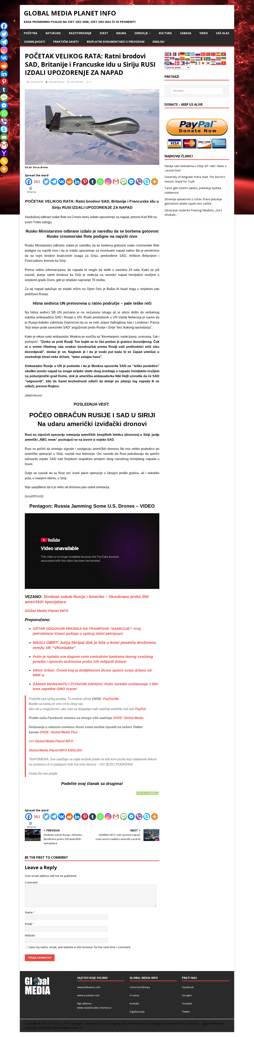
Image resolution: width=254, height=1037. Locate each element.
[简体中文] (208, 54)
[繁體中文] (213, 54)
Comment (31, 882)
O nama (134, 995)
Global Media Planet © (68, 1028)
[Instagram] (108, 181)
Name (29, 912)
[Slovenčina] (218, 63)
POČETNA (30, 33)
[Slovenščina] (177, 58)
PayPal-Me (111, 699)
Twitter (186, 1011)
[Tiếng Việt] (223, 63)
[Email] (4, 137)
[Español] (218, 54)
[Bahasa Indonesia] (192, 63)
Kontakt (134, 1003)
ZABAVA (185, 33)
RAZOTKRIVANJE (80, 33)
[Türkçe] (203, 54)
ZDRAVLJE (141, 33)
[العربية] (208, 58)
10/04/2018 (36, 82)
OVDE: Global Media (128, 718)
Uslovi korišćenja (140, 987)
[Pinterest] (84, 181)
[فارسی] (213, 63)
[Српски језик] (172, 58)
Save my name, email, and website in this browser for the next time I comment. (80, 947)
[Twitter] (46, 181)
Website (30, 935)
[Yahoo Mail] (4, 153)
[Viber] (139, 181)
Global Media (56, 82)
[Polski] (213, 58)
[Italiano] (172, 54)
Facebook (188, 987)
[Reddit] (69, 181)
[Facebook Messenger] (131, 181)
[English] (167, 54)
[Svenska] (187, 54)
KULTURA (165, 33)
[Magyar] (192, 58)
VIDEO (203, 33)
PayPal (140, 709)
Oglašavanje (137, 1011)
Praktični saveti (66, 41)
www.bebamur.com (88, 987)
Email (29, 924)
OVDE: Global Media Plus (59, 732)
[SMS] (123, 181)
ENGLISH (158, 41)
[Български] (187, 58)
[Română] (203, 58)
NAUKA (121, 33)
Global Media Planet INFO (46, 611)
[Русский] (198, 54)
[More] (154, 181)
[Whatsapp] (100, 181)
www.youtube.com (88, 995)
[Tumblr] (92, 181)
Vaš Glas (222, 33)
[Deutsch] (182, 54)
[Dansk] (177, 63)
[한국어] (208, 63)
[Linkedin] (77, 181)
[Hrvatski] (167, 58)
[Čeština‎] (172, 63)
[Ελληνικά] (192, 54)
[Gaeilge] (198, 63)
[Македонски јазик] (182, 58)
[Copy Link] (4, 161)
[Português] (223, 54)
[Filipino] (182, 63)
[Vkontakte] (61, 181)
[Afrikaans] (167, 63)
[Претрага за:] (197, 91)
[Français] (177, 54)
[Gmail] (115, 181)
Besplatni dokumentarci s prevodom (115, 41)
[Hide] (1, 176)
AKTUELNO (53, 33)
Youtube (187, 1003)
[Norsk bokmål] (218, 58)
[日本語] (203, 63)
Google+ (187, 995)
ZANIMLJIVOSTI (34, 41)
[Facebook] (4, 26)
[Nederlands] (198, 58)
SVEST (104, 33)
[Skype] (146, 181)
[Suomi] (187, 63)
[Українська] (223, 58)
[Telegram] (53, 181)
